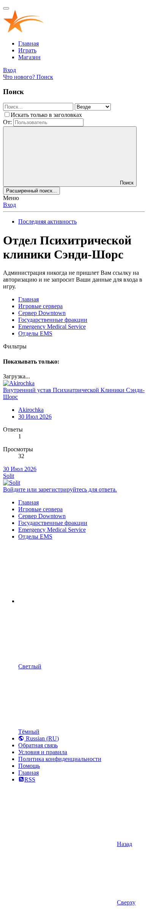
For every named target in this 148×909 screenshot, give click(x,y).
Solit (8, 476)
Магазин (29, 57)
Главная (28, 43)
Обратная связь (38, 745)
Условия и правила (42, 752)
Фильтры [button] (15, 346)
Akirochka (31, 409)
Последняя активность (47, 221)
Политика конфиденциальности (59, 759)
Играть (27, 50)
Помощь (29, 765)
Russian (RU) (41, 738)
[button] (75, 601)
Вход (9, 205)
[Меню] (6, 8)
